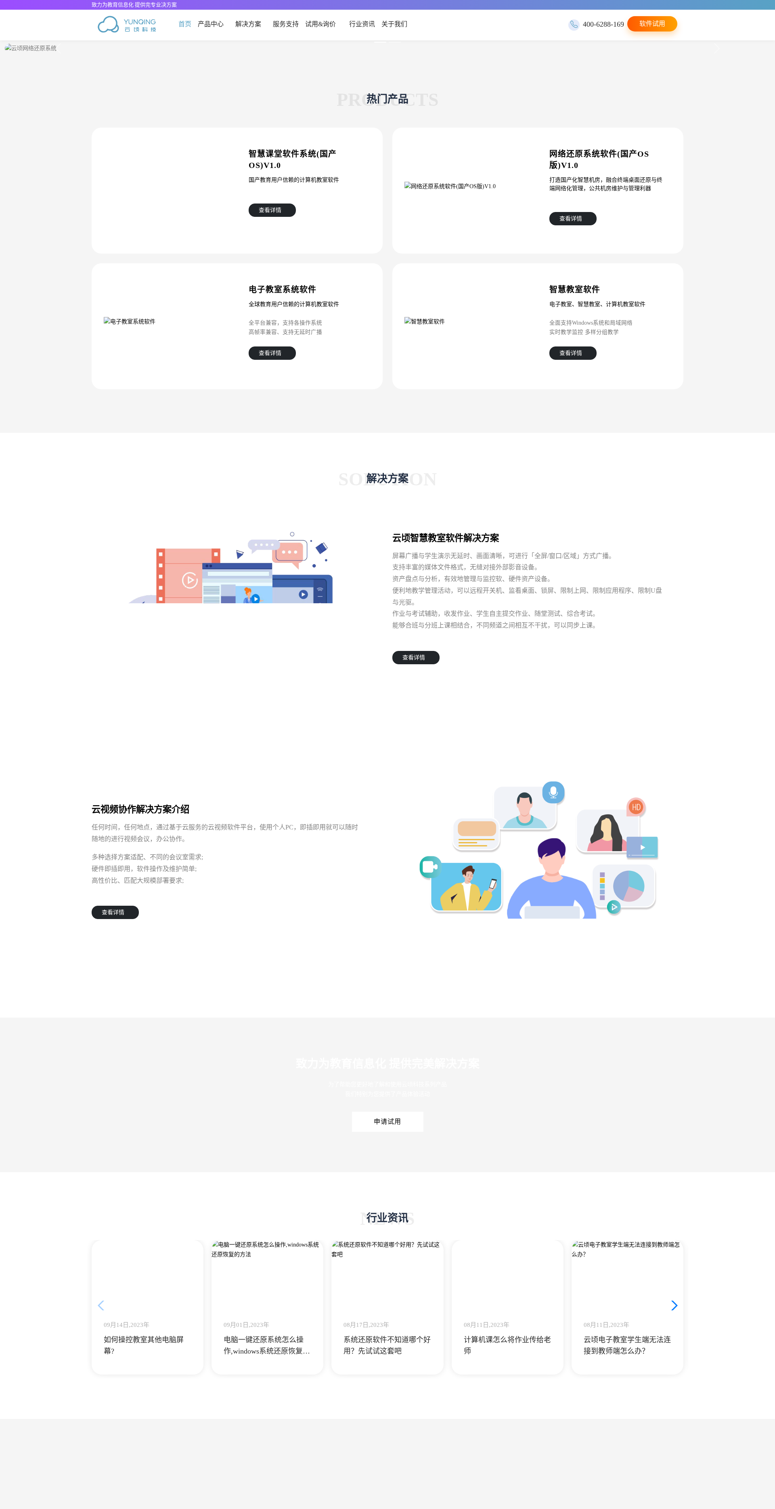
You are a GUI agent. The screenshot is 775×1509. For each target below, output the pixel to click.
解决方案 (249, 24)
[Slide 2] (395, 42)
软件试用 (652, 23)
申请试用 (387, 1121)
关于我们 (398, 24)
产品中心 (211, 24)
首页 (184, 24)
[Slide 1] (380, 42)
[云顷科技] (127, 25)
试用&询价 (323, 24)
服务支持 (288, 24)
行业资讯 (366, 24)
